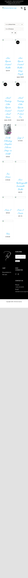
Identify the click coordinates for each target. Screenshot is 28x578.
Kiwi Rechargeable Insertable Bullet (21, 184)
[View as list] (15, 32)
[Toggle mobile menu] (25, 8)
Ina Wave (7, 175)
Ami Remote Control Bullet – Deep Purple (20, 66)
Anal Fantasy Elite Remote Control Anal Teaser (7, 107)
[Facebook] (15, 274)
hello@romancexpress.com (14, 4)
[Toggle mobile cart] (25, 9)
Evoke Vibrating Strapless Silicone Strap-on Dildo (8, 145)
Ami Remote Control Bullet (8, 63)
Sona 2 (8, 210)
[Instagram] (18, 274)
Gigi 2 (20, 137)
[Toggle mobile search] (21, 8)
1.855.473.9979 (19, 287)
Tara (8, 233)
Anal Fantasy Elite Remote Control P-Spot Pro (20, 107)
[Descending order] (22, 24)
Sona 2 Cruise (20, 212)
